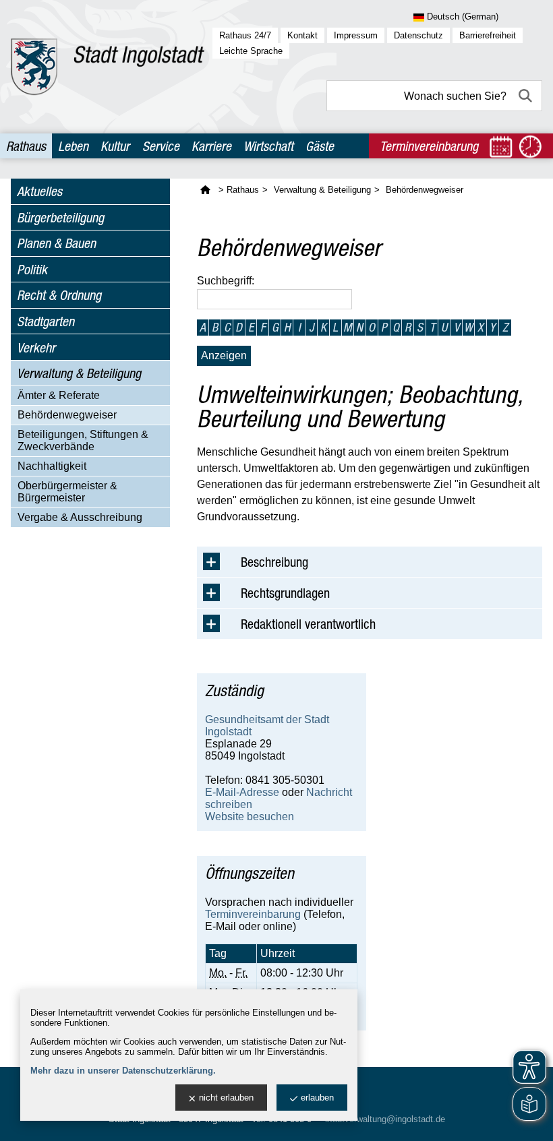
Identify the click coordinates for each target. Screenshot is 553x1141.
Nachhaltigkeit (52, 466)
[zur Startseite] (107, 66)
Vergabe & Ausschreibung (80, 517)
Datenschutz (418, 35)
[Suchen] (526, 95)
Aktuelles (39, 191)
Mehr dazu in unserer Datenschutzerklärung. (123, 1071)
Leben (73, 146)
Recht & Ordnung (59, 295)
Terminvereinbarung (253, 914)
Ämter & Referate (59, 395)
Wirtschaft (268, 146)
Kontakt (302, 35)
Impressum (356, 35)
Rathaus (26, 146)
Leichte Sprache (251, 51)
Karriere (211, 146)
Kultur (114, 146)
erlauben (317, 1097)
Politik (32, 269)
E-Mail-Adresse (242, 792)
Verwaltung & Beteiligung (79, 373)
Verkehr (36, 347)
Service (160, 146)
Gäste (319, 146)
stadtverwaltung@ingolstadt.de (385, 1119)
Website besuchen (249, 816)
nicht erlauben (226, 1097)
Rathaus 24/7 (245, 35)
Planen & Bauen (56, 243)
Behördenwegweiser (67, 415)
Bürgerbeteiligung (60, 217)
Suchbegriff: (225, 280)
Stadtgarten (45, 321)
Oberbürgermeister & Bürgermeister (67, 491)
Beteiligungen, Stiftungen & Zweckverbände (83, 440)
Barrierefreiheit (487, 35)
